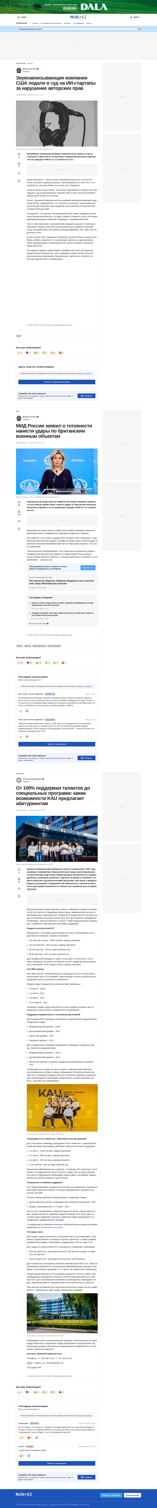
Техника (35, 23)
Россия (19, 646)
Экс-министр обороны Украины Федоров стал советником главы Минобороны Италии (61, 582)
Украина (27, 646)
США (19, 336)
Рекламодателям (132, 1495)
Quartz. (70, 159)
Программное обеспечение (51, 23)
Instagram (88, 396)
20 (31, 663)
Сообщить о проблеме (111, 1495)
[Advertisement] (78, 45)
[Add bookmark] (19, 181)
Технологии (21, 23)
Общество (20, 774)
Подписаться (88, 568)
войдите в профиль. (84, 373)
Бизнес (89, 23)
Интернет (67, 23)
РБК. (32, 510)
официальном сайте (53, 1227)
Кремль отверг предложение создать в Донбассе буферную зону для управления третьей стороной (62, 604)
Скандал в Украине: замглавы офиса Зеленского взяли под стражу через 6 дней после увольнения (63, 614)
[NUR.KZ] (78, 17)
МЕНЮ (23, 17)
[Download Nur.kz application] (78, 7)
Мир (17, 411)
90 (22, 663)
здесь (87, 182)
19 (40, 663)
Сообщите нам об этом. (62, 325)
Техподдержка (78, 23)
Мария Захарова (54, 646)
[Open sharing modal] (19, 173)
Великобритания (39, 646)
